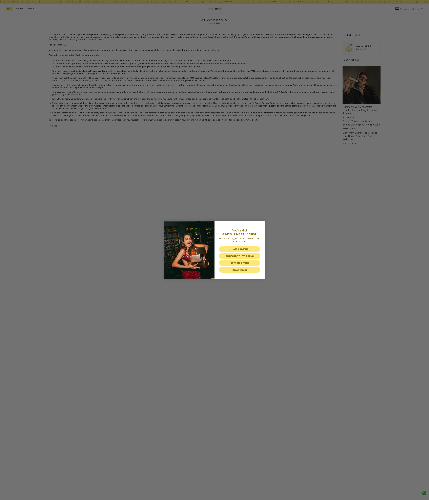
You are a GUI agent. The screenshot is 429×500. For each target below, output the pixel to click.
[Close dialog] (262, 224)
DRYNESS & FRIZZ (240, 263)
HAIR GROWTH (240, 249)
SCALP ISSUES (239, 270)
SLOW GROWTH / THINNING (240, 256)
